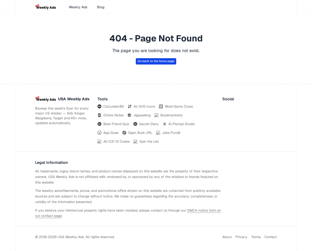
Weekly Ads (78, 7)
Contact (270, 237)
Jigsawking (142, 115)
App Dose (110, 132)
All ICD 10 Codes (116, 141)
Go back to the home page (156, 61)
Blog (100, 7)
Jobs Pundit (171, 132)
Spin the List (149, 141)
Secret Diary (149, 124)
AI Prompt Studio (181, 124)
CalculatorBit (113, 106)
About (227, 237)
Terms (256, 237)
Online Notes (113, 115)
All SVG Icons (144, 106)
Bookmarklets (171, 115)
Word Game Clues (179, 106)
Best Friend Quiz (116, 124)
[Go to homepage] (45, 7)
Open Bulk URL (140, 132)
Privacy (241, 237)
